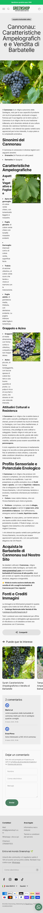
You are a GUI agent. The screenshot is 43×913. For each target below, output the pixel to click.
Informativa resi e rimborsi (30, 828)
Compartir (23, 632)
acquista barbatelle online (22, 19)
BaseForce (29, 904)
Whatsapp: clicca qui (10, 837)
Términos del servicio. (15, 764)
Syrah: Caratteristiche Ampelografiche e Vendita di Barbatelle (16, 686)
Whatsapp (16, 862)
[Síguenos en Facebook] (4, 879)
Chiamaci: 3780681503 (7, 842)
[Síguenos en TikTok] (22, 879)
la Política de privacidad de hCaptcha (23, 762)
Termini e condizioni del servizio (31, 835)
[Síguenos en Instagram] (10, 879)
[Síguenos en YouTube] (16, 879)
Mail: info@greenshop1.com (10, 830)
